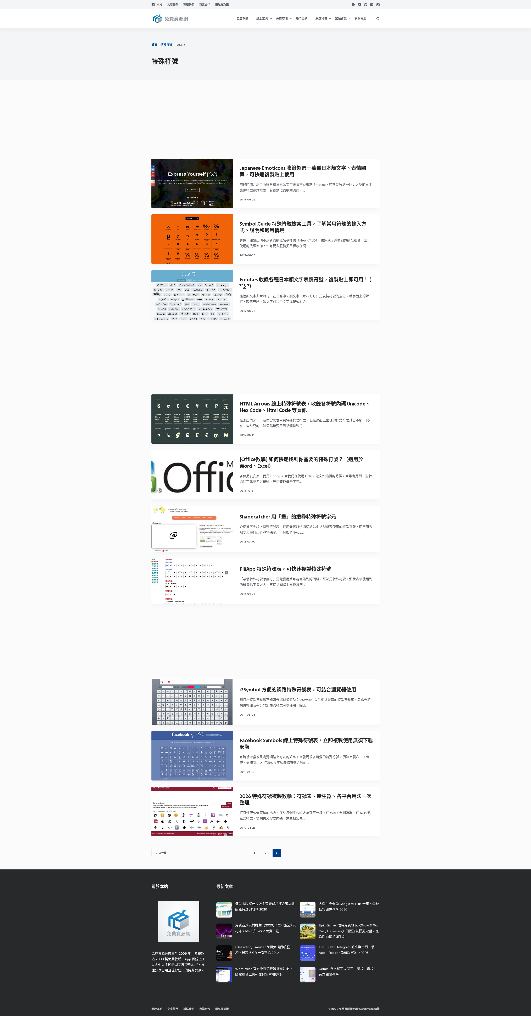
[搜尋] (378, 18)
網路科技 (321, 18)
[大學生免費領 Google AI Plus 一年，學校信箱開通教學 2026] (307, 910)
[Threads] (378, 4)
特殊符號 (166, 45)
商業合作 (204, 4)
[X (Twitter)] (359, 4)
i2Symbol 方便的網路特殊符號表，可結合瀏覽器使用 (298, 690)
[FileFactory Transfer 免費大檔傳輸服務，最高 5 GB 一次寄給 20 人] (224, 953)
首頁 (154, 45)
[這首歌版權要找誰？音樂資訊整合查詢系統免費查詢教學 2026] (224, 910)
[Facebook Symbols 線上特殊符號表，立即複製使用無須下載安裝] (192, 756)
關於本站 (156, 4)
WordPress (366, 1008)
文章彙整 (172, 4)
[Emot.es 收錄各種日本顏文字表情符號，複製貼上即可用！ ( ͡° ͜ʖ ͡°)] (192, 295)
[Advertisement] (265, 121)
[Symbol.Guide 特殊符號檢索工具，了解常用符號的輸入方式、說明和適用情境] (192, 239)
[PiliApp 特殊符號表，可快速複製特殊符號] (192, 581)
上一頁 (162, 852)
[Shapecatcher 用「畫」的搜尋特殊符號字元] (192, 529)
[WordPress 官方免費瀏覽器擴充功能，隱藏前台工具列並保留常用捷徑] (224, 974)
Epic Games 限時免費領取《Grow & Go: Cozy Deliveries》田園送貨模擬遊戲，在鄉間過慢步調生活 (349, 930)
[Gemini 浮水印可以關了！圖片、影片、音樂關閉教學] (307, 974)
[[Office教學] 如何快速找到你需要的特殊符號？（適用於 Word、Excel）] (192, 474)
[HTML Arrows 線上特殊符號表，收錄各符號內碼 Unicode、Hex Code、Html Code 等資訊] (192, 419)
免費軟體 (242, 18)
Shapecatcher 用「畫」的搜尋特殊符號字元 (288, 517)
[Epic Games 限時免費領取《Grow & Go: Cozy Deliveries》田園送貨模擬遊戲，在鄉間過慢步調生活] (307, 931)
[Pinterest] (365, 4)
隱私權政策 (222, 4)
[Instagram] (371, 4)
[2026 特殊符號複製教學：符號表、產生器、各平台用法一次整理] (192, 811)
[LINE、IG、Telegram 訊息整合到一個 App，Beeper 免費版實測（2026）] (307, 953)
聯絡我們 (188, 4)
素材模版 (360, 18)
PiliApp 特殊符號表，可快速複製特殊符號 (285, 569)
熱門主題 (301, 18)
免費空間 (282, 18)
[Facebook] (353, 4)
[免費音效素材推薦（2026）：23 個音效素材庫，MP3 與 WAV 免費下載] (224, 931)
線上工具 (262, 18)
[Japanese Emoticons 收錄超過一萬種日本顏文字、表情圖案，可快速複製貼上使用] (192, 183)
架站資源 (341, 18)
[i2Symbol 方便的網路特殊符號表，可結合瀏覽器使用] (192, 702)
